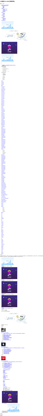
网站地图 (1, 415)
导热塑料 (2, 245)
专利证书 (4, 19)
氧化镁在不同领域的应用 (6, 336)
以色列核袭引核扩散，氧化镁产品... (8, 367)
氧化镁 (3, 6)
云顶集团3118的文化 (5, 10)
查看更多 (2, 138)
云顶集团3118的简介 (5, 375)
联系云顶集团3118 (4, 20)
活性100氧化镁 (3, 93)
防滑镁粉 (2, 205)
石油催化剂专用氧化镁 (3, 186)
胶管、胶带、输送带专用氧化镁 (4, 198)
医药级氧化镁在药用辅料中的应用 (7, 337)
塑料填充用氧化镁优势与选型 (7, 351)
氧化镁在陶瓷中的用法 (6, 338)
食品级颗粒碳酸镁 (3, 173)
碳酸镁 (3, 7)
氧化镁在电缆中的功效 (6, 352)
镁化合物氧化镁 (3, 117)
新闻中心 (3, 12)
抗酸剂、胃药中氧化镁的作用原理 (8, 350)
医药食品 (2, 252)
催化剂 (2, 226)
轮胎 (1, 213)
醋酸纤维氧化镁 (3, 124)
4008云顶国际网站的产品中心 (5, 5)
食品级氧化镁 (2, 179)
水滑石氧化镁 (2, 125)
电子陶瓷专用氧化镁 (3, 193)
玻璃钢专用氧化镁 (3, 191)
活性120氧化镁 (3, 92)
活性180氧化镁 (3, 98)
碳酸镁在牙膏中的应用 (6, 353)
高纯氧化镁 (2, 84)
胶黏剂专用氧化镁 (3, 199)
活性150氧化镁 (3, 86)
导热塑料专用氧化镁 (3, 187)
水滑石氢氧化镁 (3, 126)
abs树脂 (2, 233)
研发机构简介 (4, 18)
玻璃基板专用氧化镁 (3, 185)
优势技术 (3, 17)
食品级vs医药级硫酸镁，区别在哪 (7, 335)
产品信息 (4, 384)
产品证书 (4, 16)
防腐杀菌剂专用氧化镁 (3, 200)
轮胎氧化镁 (2, 112)
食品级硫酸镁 (2, 145)
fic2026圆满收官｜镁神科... (7, 363)
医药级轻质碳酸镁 (3, 131)
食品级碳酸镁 (2, 180)
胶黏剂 (2, 239)
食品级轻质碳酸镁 (3, 167)
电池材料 (2, 232)
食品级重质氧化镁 (3, 140)
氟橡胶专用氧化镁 (3, 192)
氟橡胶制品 (2, 218)
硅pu (1, 238)
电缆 (1, 214)
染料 (1, 219)
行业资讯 (4, 13)
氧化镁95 (2, 106)
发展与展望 (4, 11)
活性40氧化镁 (2, 97)
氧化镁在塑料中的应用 (6, 339)
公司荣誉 (4, 15)
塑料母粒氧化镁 (3, 113)
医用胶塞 (2, 240)
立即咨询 (2, 325)
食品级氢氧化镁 (3, 144)
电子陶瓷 (2, 227)
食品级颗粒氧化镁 (3, 146)
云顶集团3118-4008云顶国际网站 (6, 368)
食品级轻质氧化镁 (3, 139)
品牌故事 (3, 8)
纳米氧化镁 (2, 99)
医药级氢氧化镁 (3, 133)
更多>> (2, 342)
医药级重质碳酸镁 (3, 132)
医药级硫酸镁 (2, 160)
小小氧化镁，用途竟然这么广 (7, 349)
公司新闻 (4, 14)
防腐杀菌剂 (2, 234)
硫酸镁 (4, 381)
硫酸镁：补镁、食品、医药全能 (7, 334)
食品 (1, 220)
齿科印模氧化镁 (3, 118)
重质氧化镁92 (2, 104)
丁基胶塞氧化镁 (3, 111)
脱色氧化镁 (2, 119)
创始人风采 (4, 377)
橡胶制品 (2, 212)
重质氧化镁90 (2, 105)
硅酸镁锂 (2, 246)
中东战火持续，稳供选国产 (7, 365)
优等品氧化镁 (2, 91)
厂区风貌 (4, 9)
